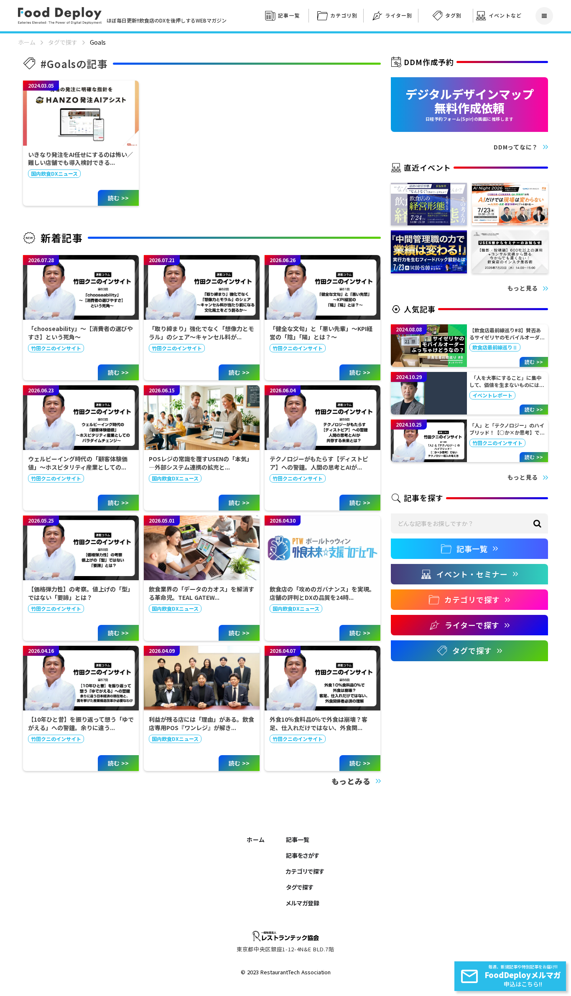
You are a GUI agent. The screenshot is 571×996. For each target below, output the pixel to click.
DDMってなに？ (516, 147)
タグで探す (62, 42)
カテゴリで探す (305, 871)
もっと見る (522, 288)
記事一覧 (297, 839)
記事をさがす (302, 855)
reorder (544, 16)
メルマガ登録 (302, 903)
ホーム (27, 42)
